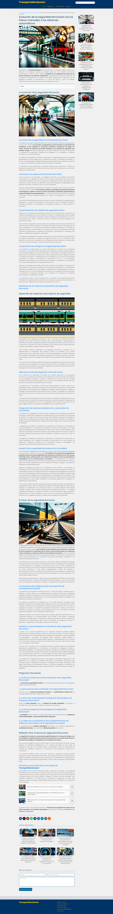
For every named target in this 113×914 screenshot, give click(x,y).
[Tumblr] (34, 818)
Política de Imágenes (62, 907)
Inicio (43, 6)
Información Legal (61, 902)
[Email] (45, 818)
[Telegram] (42, 818)
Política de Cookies (61, 905)
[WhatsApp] (31, 818)
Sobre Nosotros (60, 6)
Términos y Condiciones (62, 904)
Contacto (68, 6)
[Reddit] (49, 818)
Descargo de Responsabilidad (64, 909)
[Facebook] (20, 818)
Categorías (50, 6)
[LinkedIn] (38, 818)
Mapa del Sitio (60, 911)
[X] (24, 818)
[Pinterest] (27, 818)
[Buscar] (93, 3)
